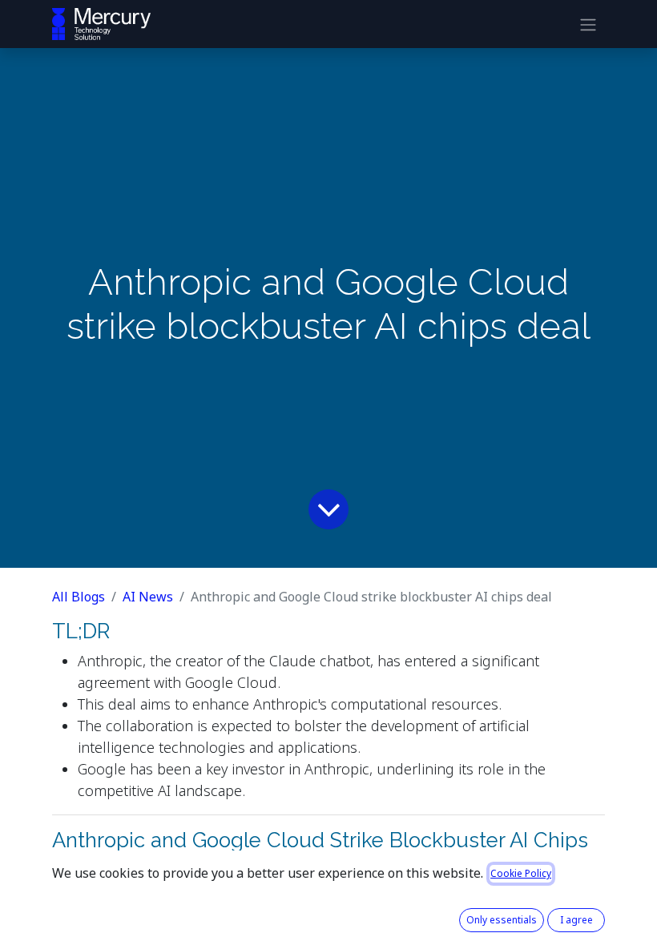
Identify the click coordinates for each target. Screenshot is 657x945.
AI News (148, 596)
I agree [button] (576, 920)
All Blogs (78, 596)
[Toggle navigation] (588, 24)
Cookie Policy (520, 873)
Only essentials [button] (501, 920)
